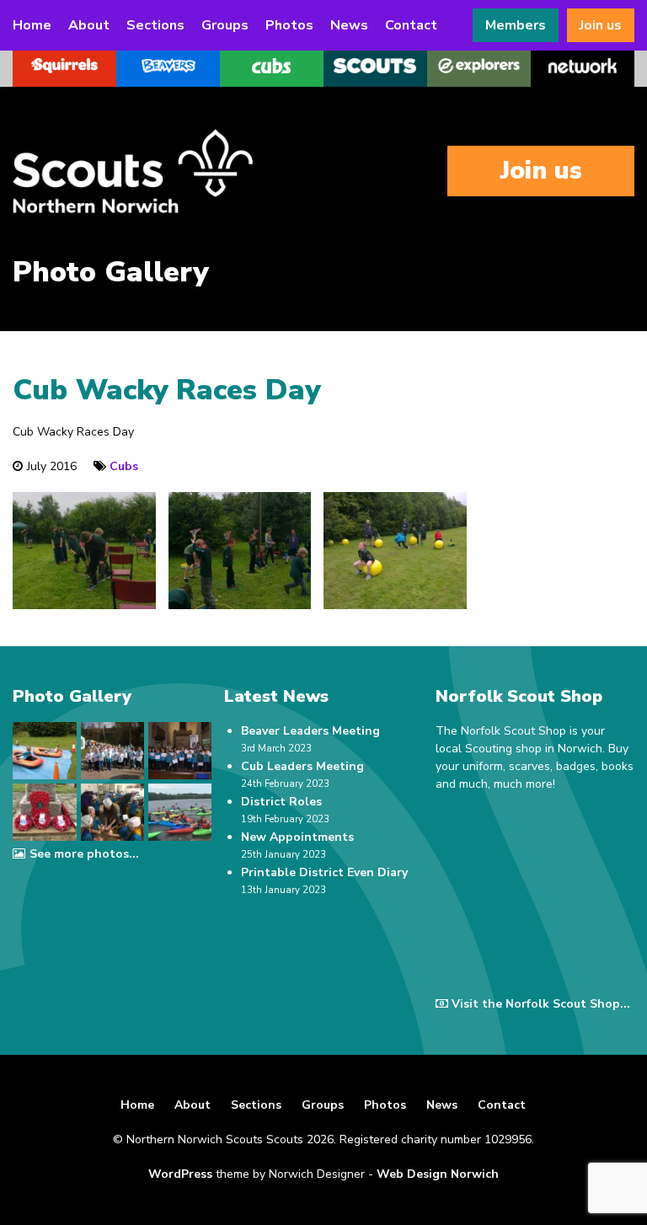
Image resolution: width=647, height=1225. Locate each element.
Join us (601, 25)
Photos (289, 25)
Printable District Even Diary (324, 872)
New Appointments (297, 837)
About (89, 25)
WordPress (180, 1174)
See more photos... (83, 854)
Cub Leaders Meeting (302, 766)
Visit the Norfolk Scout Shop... (541, 1004)
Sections (155, 25)
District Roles (281, 802)
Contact (411, 25)
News (349, 25)
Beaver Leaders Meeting (310, 731)
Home (32, 25)
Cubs (124, 466)
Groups (225, 25)
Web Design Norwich (438, 1174)
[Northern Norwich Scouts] (181, 171)
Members (515, 25)
